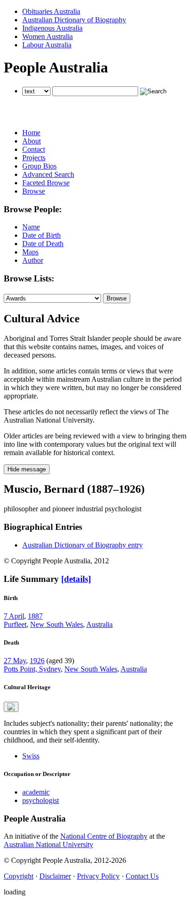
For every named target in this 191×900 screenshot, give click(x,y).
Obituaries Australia (51, 11)
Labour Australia (46, 45)
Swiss (30, 756)
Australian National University (48, 844)
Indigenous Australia (52, 28)
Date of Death (43, 244)
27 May (15, 661)
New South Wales (56, 624)
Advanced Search (48, 174)
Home (31, 133)
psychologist (40, 800)
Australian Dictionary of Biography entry (82, 545)
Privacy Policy (98, 876)
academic (36, 792)
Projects (33, 158)
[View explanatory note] (11, 707)
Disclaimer (55, 876)
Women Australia (47, 36)
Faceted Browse (46, 183)
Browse (33, 191)
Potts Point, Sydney (32, 669)
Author (32, 260)
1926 (37, 661)
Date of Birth (41, 235)
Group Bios (39, 166)
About (31, 141)
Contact (33, 149)
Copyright (18, 876)
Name (31, 227)
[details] (76, 579)
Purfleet (15, 624)
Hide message (26, 469)
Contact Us (142, 876)
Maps (30, 252)
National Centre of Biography (103, 836)
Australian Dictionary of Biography (74, 20)
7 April (14, 616)
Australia (99, 624)
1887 (35, 616)
